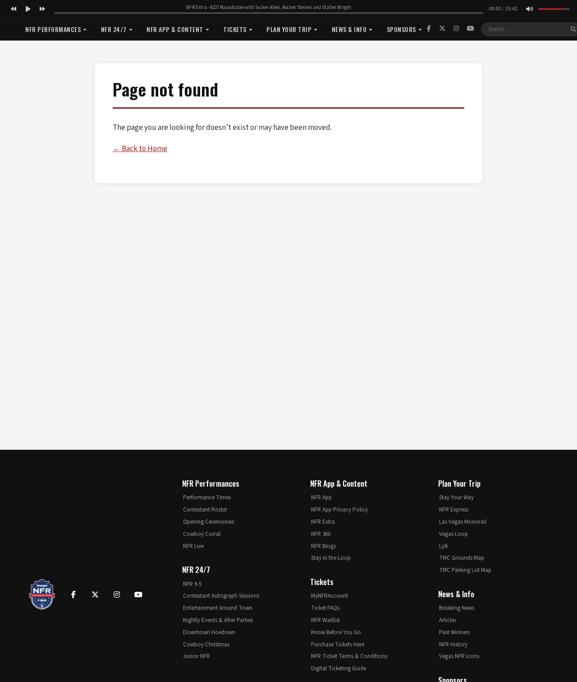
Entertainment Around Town (217, 608)
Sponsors (401, 29)
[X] (442, 29)
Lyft (443, 546)
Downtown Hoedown (209, 632)
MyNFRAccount (329, 596)
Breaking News (456, 608)
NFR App (321, 497)
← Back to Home (140, 148)
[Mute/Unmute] (529, 9)
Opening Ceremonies (208, 522)
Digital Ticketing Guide (338, 668)
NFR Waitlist (325, 620)
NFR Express (453, 510)
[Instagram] (456, 29)
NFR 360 (320, 534)
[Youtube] (138, 594)
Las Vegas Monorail (462, 522)
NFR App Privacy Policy (339, 510)
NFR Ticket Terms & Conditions (349, 656)
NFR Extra (323, 522)
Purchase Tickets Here (337, 645)
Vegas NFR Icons (459, 656)
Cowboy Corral (201, 534)
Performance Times (207, 497)
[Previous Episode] (13, 9)
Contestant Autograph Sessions (221, 596)
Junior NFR (196, 656)
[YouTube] (470, 29)
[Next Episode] (42, 9)
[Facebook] (429, 29)
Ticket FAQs (325, 608)
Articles (447, 620)
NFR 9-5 (192, 584)
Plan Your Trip (288, 29)
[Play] (28, 9)
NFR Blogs (323, 546)
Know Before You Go (336, 632)
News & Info (349, 29)
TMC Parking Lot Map (465, 570)
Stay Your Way (456, 497)
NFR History (453, 645)
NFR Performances (53, 29)
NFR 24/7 (114, 29)
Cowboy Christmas (206, 645)
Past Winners (454, 632)
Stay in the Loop (331, 558)
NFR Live (193, 546)
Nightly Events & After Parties (218, 620)
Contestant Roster (205, 510)
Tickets (235, 29)
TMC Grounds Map (461, 558)
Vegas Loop (453, 534)
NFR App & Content (175, 29)
